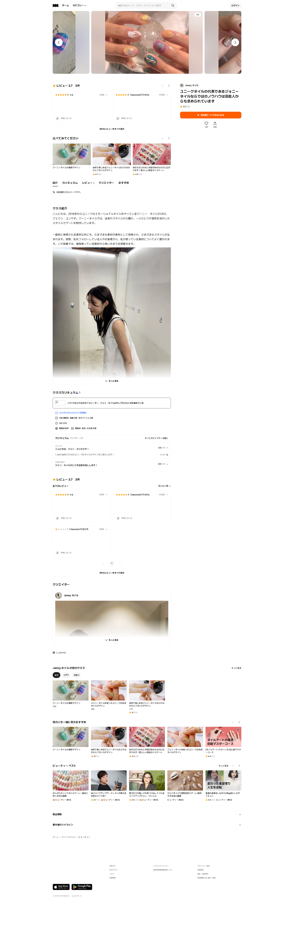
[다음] (120, 563)
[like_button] (57, 118)
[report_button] (107, 95)
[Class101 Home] (55, 5)
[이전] (103, 563)
